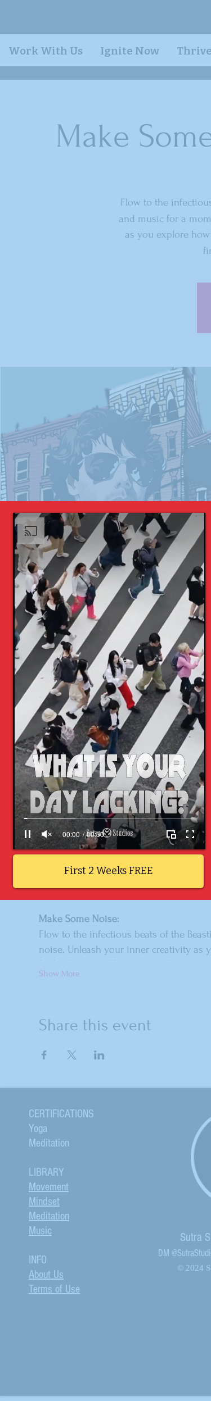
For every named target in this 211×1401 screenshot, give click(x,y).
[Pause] (27, 834)
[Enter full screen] (190, 834)
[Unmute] (46, 834)
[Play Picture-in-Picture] (171, 834)
